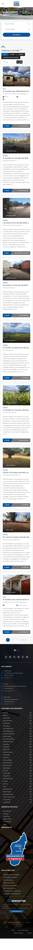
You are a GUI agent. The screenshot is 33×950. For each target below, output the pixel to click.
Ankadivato (17, 755)
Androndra (17, 749)
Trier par (5, 62)
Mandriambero (17, 789)
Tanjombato (17, 800)
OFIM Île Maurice (8, 880)
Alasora (17, 715)
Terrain (5, 156)
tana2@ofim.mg (8, 704)
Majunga (5, 814)
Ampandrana (17, 736)
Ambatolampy (17, 721)
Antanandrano (17, 763)
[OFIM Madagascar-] (16, 4)
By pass (17, 771)
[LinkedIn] (14, 657)
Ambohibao (17, 723)
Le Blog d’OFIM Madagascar (11, 894)
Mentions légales (18, 933)
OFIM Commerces (9, 883)
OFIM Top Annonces (9, 888)
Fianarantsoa (7, 822)
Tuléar (5, 824)
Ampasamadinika (17, 739)
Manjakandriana (17, 794)
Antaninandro (17, 765)
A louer (12, 54)
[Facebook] (6, 657)
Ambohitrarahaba (17, 734)
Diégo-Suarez (7, 819)
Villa (4, 89)
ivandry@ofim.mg (9, 691)
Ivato (17, 786)
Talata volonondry (17, 797)
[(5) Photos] (14, 332)
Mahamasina (17, 792)
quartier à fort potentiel (10, 57)
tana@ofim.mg (8, 678)
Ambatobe (17, 718)
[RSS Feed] (22, 657)
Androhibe (17, 747)
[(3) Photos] (14, 143)
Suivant (23, 640)
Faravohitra (17, 776)
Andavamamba (17, 742)
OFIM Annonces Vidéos (10, 885)
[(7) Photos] (14, 522)
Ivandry (17, 784)
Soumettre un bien (23, 930)
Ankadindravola (17, 752)
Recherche (16, 35)
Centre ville (17, 773)
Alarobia (17, 713)
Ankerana (17, 757)
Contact (29, 933)
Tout (4, 54)
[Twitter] (10, 657)
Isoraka (17, 781)
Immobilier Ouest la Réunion (12, 891)
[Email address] (27, 657)
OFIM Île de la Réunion (10, 877)
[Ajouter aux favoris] (18, 76)
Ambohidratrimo (17, 728)
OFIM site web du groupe (11, 875)
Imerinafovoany (17, 778)
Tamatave (6, 816)
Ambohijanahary (17, 731)
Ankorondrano (17, 760)
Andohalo (17, 744)
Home (4, 15)
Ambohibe (17, 726)
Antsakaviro (17, 768)
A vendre (20, 54)
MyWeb (23, 922)
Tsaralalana (17, 802)
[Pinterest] (18, 657)
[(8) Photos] (14, 76)
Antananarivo (7, 811)
